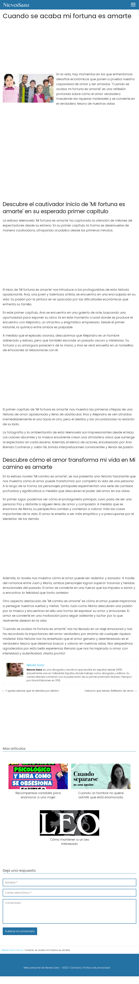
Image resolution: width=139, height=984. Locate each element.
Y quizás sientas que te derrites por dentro (32, 690)
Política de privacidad (96, 967)
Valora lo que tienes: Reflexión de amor (109, 690)
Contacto (75, 967)
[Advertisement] (69, 44)
